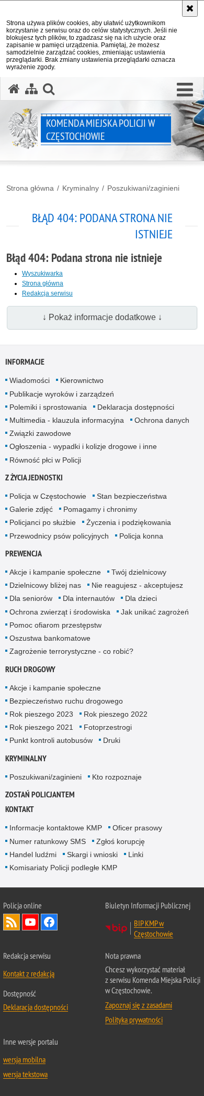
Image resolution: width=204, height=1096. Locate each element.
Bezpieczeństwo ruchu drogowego (66, 701)
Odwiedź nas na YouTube (30, 922)
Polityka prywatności (134, 1019)
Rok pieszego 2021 (41, 727)
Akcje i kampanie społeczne (55, 572)
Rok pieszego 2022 (116, 714)
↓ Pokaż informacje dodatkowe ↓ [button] (102, 317)
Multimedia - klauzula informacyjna (66, 420)
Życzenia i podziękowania (128, 522)
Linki (135, 854)
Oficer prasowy (137, 828)
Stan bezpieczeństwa (132, 496)
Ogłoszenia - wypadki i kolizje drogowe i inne (83, 446)
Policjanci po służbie (42, 522)
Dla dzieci (141, 598)
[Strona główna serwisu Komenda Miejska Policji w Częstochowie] (14, 88)
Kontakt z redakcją (28, 973)
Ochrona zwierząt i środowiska (59, 612)
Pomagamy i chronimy (100, 509)
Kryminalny (80, 188)
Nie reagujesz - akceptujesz (137, 585)
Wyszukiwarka (42, 273)
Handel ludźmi (32, 854)
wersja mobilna (24, 1059)
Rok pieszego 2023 (41, 714)
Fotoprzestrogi (108, 727)
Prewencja (23, 553)
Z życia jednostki (34, 477)
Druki (111, 740)
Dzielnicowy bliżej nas (45, 585)
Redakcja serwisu (47, 293)
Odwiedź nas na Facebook (49, 922)
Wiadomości (29, 380)
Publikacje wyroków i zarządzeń (61, 394)
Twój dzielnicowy (138, 572)
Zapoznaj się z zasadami (138, 1005)
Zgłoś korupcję (120, 841)
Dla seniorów (30, 598)
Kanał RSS (11, 922)
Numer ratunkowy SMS (47, 841)
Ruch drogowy (30, 669)
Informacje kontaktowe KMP (55, 828)
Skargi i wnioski (92, 854)
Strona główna (30, 188)
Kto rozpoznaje (117, 777)
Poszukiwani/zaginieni (143, 188)
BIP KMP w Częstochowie (153, 928)
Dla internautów (89, 598)
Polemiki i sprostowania (48, 407)
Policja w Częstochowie (47, 496)
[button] (185, 90)
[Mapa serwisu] (31, 88)
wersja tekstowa (25, 1074)
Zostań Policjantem (40, 794)
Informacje (24, 361)
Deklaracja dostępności (135, 407)
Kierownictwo (82, 380)
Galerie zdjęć (31, 509)
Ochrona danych (161, 420)
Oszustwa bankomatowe (49, 638)
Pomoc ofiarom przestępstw (55, 625)
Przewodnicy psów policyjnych (59, 536)
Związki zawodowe (40, 433)
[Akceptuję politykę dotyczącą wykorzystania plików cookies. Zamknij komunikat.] (190, 8)
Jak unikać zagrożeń (155, 612)
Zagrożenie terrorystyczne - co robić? (71, 651)
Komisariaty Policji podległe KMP (63, 867)
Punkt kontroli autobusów (51, 740)
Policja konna (141, 536)
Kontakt (19, 809)
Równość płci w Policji (45, 460)
